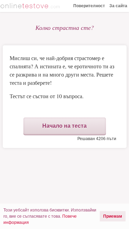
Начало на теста (64, 126)
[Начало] (31, 6)
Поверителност (89, 5)
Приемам (112, 216)
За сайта (118, 5)
